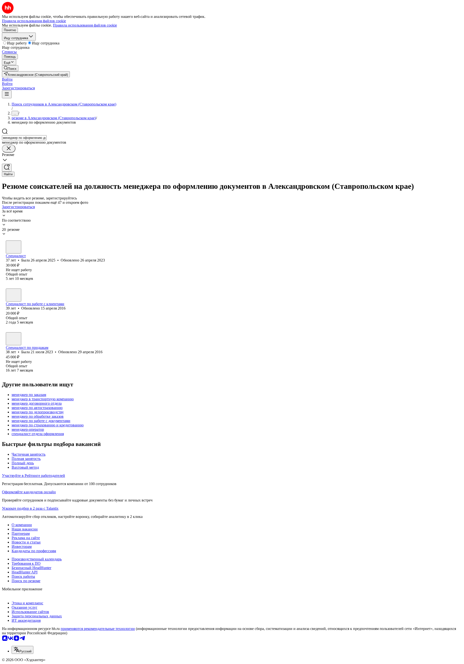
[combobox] (24, 137)
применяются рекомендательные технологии (98, 629)
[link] (10, 68)
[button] (7, 79)
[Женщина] (13, 247)
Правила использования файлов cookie (85, 25)
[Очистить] (8, 149)
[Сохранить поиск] (7, 168)
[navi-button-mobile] (7, 94)
